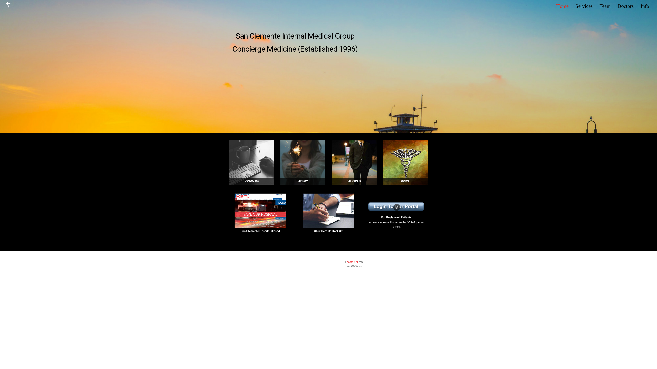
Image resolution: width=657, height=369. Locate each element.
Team (605, 6)
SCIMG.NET (352, 262)
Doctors (625, 6)
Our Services (252, 180)
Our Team (303, 180)
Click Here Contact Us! (328, 231)
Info (645, 6)
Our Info (405, 180)
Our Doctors (354, 180)
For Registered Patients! (396, 217)
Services (584, 6)
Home (562, 6)
